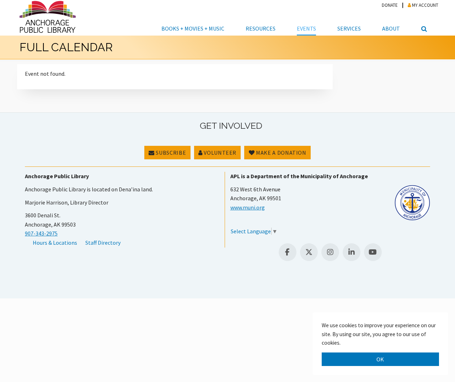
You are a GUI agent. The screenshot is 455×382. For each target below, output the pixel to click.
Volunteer (219, 152)
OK (380, 359)
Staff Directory (103, 242)
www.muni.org (247, 207)
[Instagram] (330, 252)
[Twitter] (309, 252)
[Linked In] (351, 252)
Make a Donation (280, 152)
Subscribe (170, 152)
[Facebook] (287, 252)
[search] (423, 18)
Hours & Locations (55, 242)
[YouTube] (373, 252)
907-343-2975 (41, 233)
